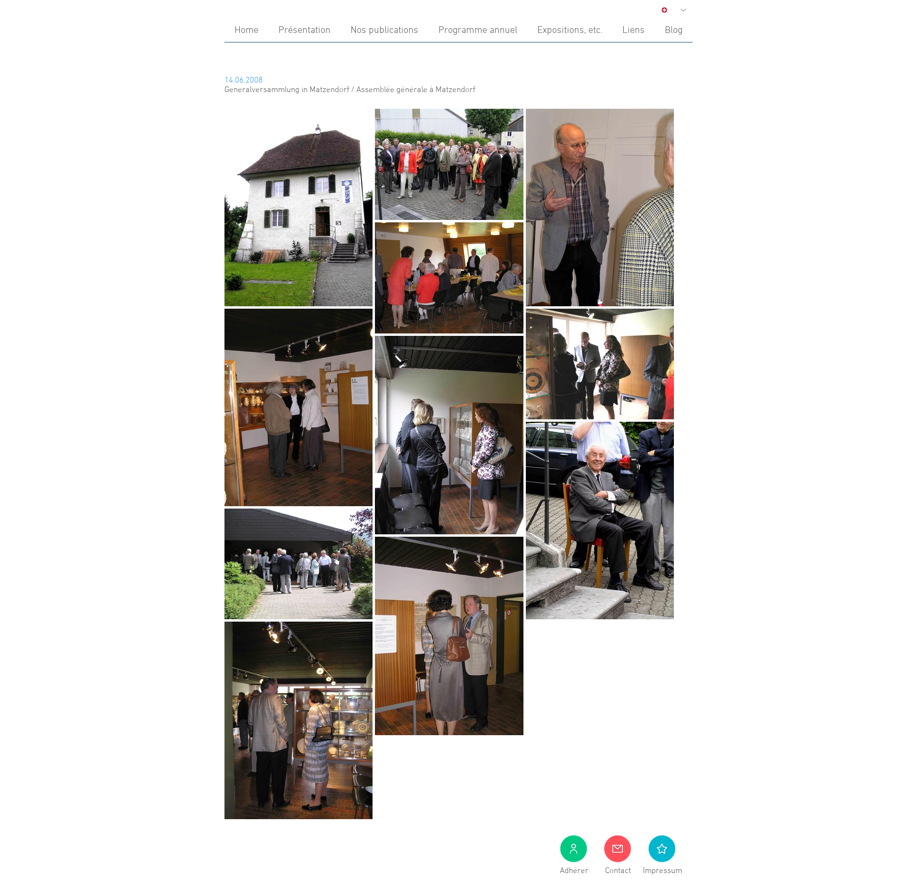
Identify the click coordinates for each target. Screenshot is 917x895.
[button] (662, 849)
